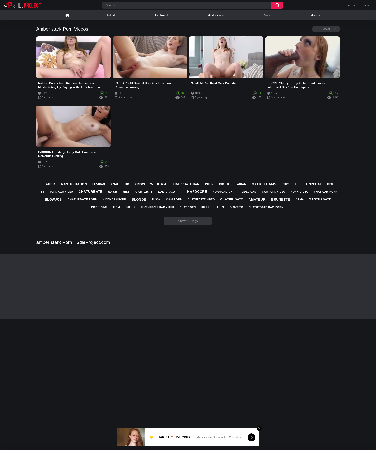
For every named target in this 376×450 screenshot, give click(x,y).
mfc (330, 184)
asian (241, 184)
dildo (205, 207)
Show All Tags (188, 221)
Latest (111, 15)
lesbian (98, 184)
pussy (156, 199)
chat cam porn (325, 191)
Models (315, 15)
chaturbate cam (186, 184)
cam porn (174, 199)
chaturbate (90, 191)
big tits (225, 184)
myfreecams (264, 184)
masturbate (320, 199)
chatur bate (231, 199)
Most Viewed (215, 15)
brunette (280, 199)
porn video (299, 191)
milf (126, 191)
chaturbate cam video (157, 207)
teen (219, 207)
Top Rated (161, 15)
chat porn (188, 207)
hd (127, 184)
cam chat (143, 191)
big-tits (236, 207)
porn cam (99, 207)
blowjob (53, 199)
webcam (158, 184)
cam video (166, 191)
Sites (267, 15)
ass (41, 191)
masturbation (74, 184)
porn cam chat (224, 191)
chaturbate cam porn (266, 207)
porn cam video (61, 191)
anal (114, 184)
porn (209, 184)
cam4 (300, 199)
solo (130, 207)
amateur (257, 199)
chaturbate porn (83, 199)
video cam (249, 191)
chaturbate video (201, 199)
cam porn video (273, 191)
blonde (139, 199)
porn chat (290, 184)
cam (116, 207)
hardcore (197, 191)
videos (140, 184)
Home (67, 15)
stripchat (313, 184)
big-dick (48, 184)
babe (112, 191)
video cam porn (114, 199)
